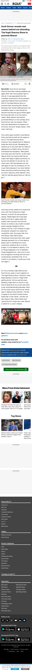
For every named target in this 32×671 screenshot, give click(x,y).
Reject (25, 669)
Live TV (3, 521)
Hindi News (4, 519)
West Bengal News (21, 592)
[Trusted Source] (15, 83)
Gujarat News (5, 606)
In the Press (4, 514)
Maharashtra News (21, 584)
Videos (8, 8)
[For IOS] (23, 639)
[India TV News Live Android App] (8, 629)
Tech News (4, 561)
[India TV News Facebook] (27, 0)
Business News (5, 565)
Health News (4, 568)
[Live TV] (29, 4)
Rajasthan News (20, 587)
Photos (3, 551)
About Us (3, 507)
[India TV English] (17, 4)
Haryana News (5, 589)
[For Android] (8, 639)
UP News (3, 601)
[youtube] (15, 620)
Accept (15, 669)
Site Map (6, 649)
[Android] (24, 0)
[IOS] (23, 0)
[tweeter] (7, 620)
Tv (14, 23)
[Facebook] (3, 620)
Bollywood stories (12, 333)
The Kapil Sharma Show (9, 364)
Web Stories (4, 526)
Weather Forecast (6, 535)
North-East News (6, 596)
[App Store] (23, 629)
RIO (18, 651)
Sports (25, 8)
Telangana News (20, 589)
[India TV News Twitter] (29, 0)
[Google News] (5, 83)
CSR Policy (12, 651)
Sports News (4, 558)
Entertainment (9, 23)
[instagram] (11, 620)
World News (4, 549)
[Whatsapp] (26, 84)
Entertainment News (7, 556)
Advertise (4, 509)
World (19, 8)
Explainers (4, 563)
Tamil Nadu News (6, 599)
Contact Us (4, 505)
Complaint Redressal (7, 512)
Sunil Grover (6, 360)
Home (3, 8)
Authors (3, 524)
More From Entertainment (16, 388)
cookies (6, 669)
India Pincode (5, 537)
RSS (22, 651)
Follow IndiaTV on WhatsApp (14, 369)
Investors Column (6, 516)
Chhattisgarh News (6, 603)
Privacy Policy (24, 649)
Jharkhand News (6, 592)
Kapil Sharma (16, 360)
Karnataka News (5, 610)
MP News (4, 594)
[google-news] (24, 620)
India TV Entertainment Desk (16, 39)
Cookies (4, 665)
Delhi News (4, 587)
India (14, 8)
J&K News (4, 608)
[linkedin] (20, 620)
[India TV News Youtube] (30, 0)
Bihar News (4, 584)
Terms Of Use (14, 649)
